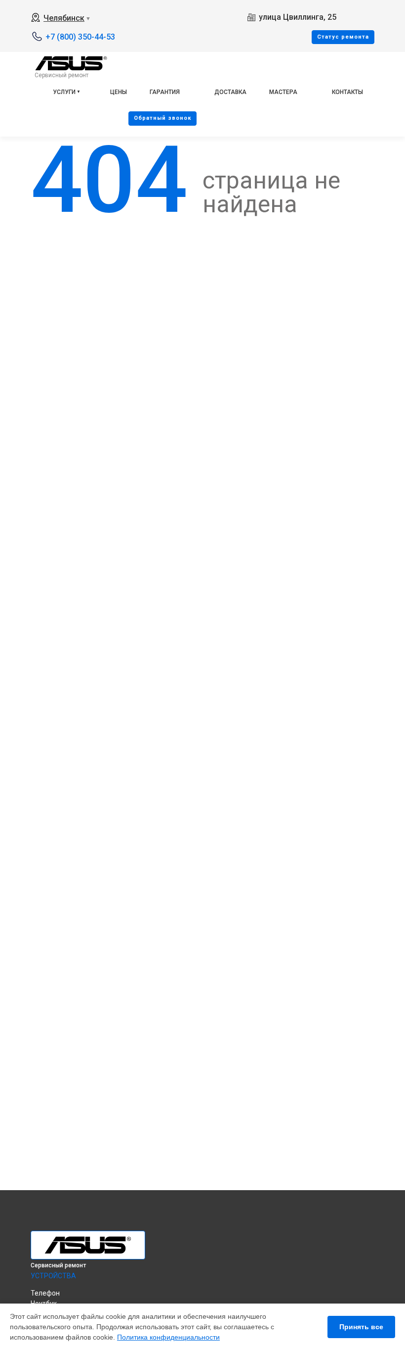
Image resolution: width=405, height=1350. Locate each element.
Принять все (361, 1327)
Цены (118, 92)
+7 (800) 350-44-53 (80, 37)
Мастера (283, 92)
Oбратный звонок (162, 118)
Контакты (347, 92)
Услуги (64, 92)
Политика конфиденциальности (168, 1337)
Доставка (230, 92)
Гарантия (165, 92)
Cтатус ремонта (343, 37)
